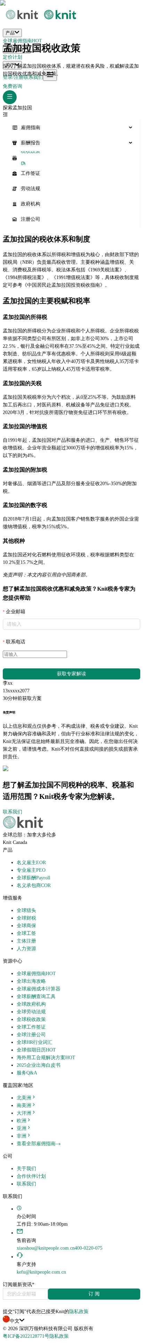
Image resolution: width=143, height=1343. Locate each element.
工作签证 (30, 173)
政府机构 (30, 203)
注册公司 (30, 219)
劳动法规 (30, 188)
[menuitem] (71, 128)
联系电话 (15, 641)
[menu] (71, 173)
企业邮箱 (15, 611)
